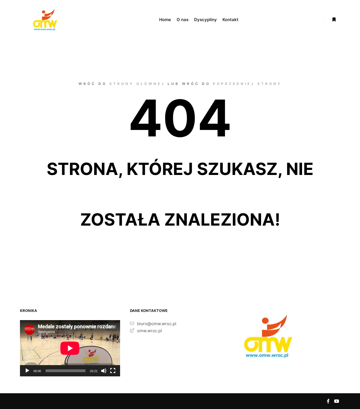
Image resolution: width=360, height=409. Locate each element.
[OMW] (45, 19)
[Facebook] (328, 401)
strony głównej (137, 84)
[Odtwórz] (27, 371)
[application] (70, 348)
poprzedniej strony (247, 84)
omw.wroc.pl (149, 330)
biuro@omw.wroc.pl (156, 323)
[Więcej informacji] (334, 19)
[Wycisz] (104, 371)
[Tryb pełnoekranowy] (113, 371)
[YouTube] (336, 401)
